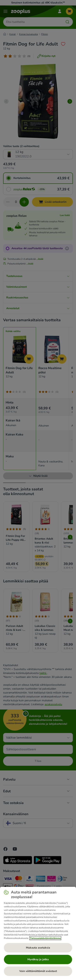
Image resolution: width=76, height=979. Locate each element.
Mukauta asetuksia (38, 948)
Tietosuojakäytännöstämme (45, 938)
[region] (38, 933)
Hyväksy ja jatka (38, 959)
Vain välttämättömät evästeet (38, 971)
